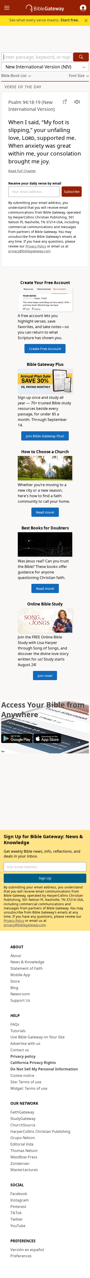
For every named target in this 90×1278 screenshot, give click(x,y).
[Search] (81, 57)
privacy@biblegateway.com (29, 251)
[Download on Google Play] (17, 741)
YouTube (17, 1225)
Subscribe (71, 191)
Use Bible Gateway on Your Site (37, 1037)
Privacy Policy (36, 246)
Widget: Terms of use (28, 1088)
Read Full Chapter (22, 171)
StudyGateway (23, 1118)
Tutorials (18, 1030)
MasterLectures (24, 1169)
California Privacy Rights (33, 1062)
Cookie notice (22, 1075)
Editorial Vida (21, 1144)
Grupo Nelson (22, 1137)
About (15, 955)
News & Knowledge (27, 961)
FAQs (14, 1024)
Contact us (19, 1049)
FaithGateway (22, 1112)
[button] (83, 8)
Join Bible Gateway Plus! (45, 436)
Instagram (19, 1200)
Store (15, 981)
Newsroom (20, 993)
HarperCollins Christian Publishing (40, 1131)
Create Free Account (45, 348)
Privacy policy (23, 1056)
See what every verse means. (44, 20)
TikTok (16, 1212)
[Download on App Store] (47, 741)
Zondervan (19, 1163)
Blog (14, 987)
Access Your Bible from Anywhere (42, 709)
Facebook (18, 1193)
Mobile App (20, 974)
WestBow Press (23, 1157)
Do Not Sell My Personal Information (44, 1069)
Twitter (16, 1219)
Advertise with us (25, 1043)
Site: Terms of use (25, 1081)
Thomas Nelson (24, 1150)
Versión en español (27, 1249)
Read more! (45, 512)
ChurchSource (22, 1125)
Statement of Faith (26, 968)
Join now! (45, 675)
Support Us (20, 1000)
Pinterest (18, 1206)
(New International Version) (31, 105)
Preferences (21, 1255)
